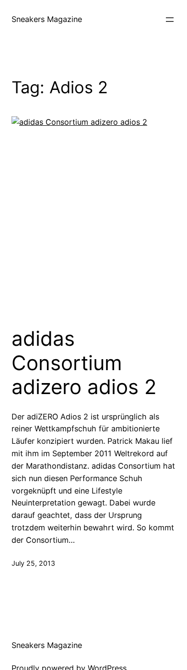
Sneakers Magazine (47, 19)
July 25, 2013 (33, 563)
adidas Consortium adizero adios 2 (84, 363)
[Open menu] (169, 19)
